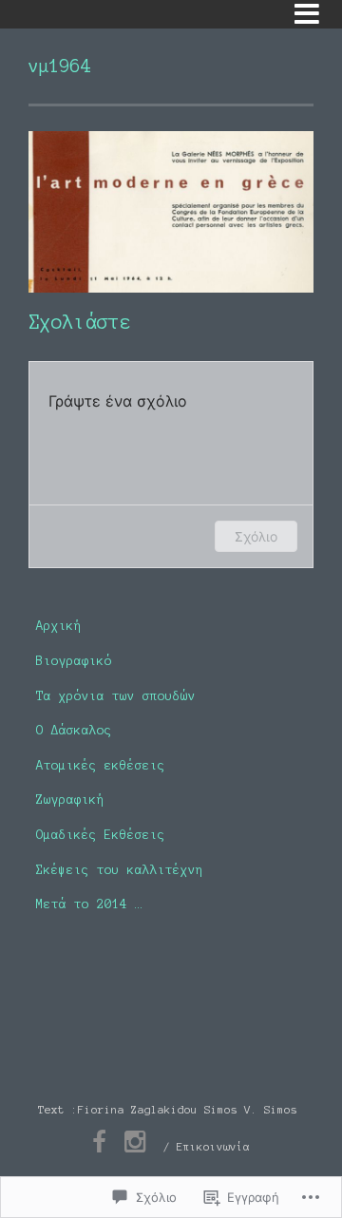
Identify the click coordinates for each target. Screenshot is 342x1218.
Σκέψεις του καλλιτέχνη (119, 870)
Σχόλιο (256, 536)
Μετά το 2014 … (89, 904)
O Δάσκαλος (74, 730)
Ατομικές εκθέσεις (100, 765)
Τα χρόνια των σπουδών (116, 696)
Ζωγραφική (70, 799)
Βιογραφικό (74, 661)
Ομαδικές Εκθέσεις (100, 835)
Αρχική (59, 626)
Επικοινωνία (213, 1146)
